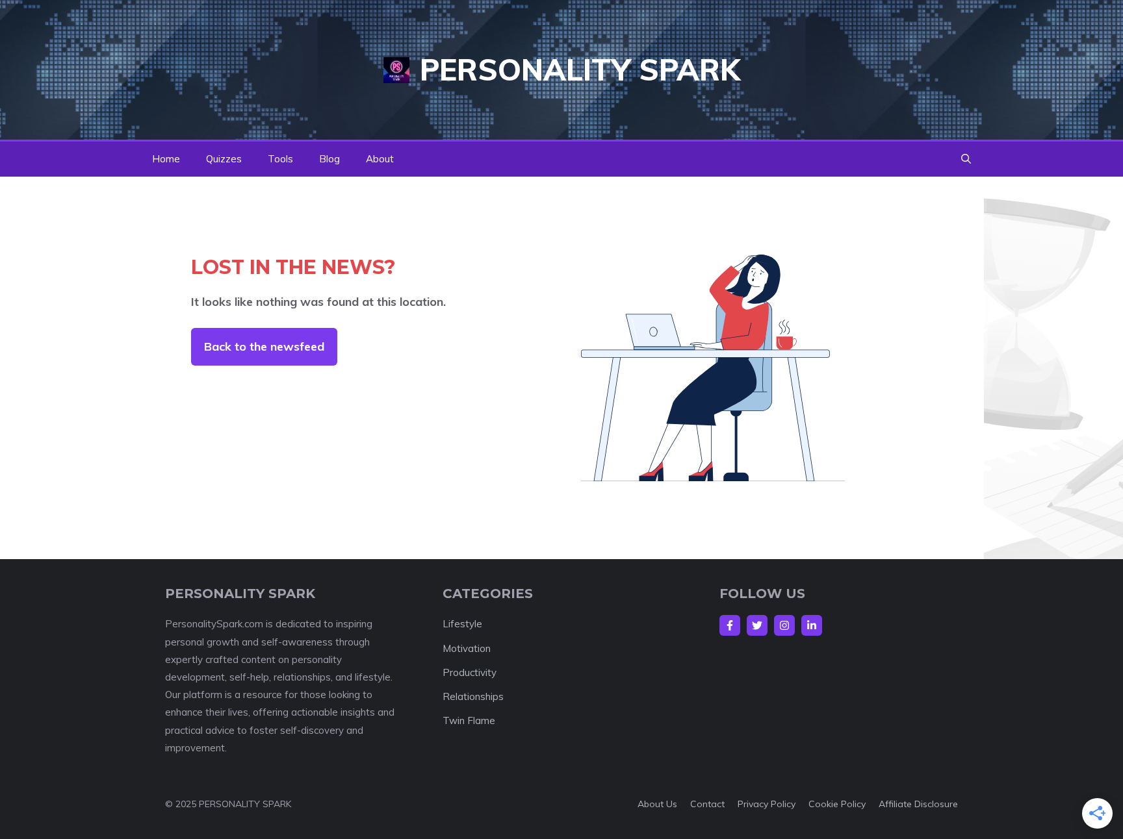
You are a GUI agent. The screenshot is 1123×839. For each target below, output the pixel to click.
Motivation (467, 648)
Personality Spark (580, 69)
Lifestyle (462, 624)
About (380, 159)
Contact (707, 804)
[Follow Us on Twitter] (757, 625)
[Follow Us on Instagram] (784, 625)
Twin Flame (469, 720)
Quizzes (224, 159)
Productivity (470, 672)
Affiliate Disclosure (918, 804)
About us (657, 804)
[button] (966, 159)
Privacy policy (766, 804)
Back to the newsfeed (264, 346)
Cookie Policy (837, 804)
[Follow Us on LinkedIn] (811, 625)
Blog (329, 159)
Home (166, 159)
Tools (280, 159)
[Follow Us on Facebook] (729, 625)
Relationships (473, 696)
